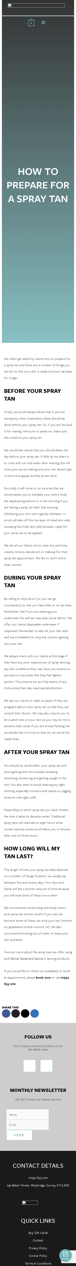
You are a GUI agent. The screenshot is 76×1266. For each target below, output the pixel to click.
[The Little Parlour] (36, 7)
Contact (38, 1240)
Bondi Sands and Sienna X (28, 958)
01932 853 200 (38, 1177)
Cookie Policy (38, 1255)
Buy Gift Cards (38, 1232)
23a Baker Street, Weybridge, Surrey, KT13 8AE (38, 1185)
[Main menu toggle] (43, 22)
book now (43, 977)
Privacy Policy (38, 1248)
